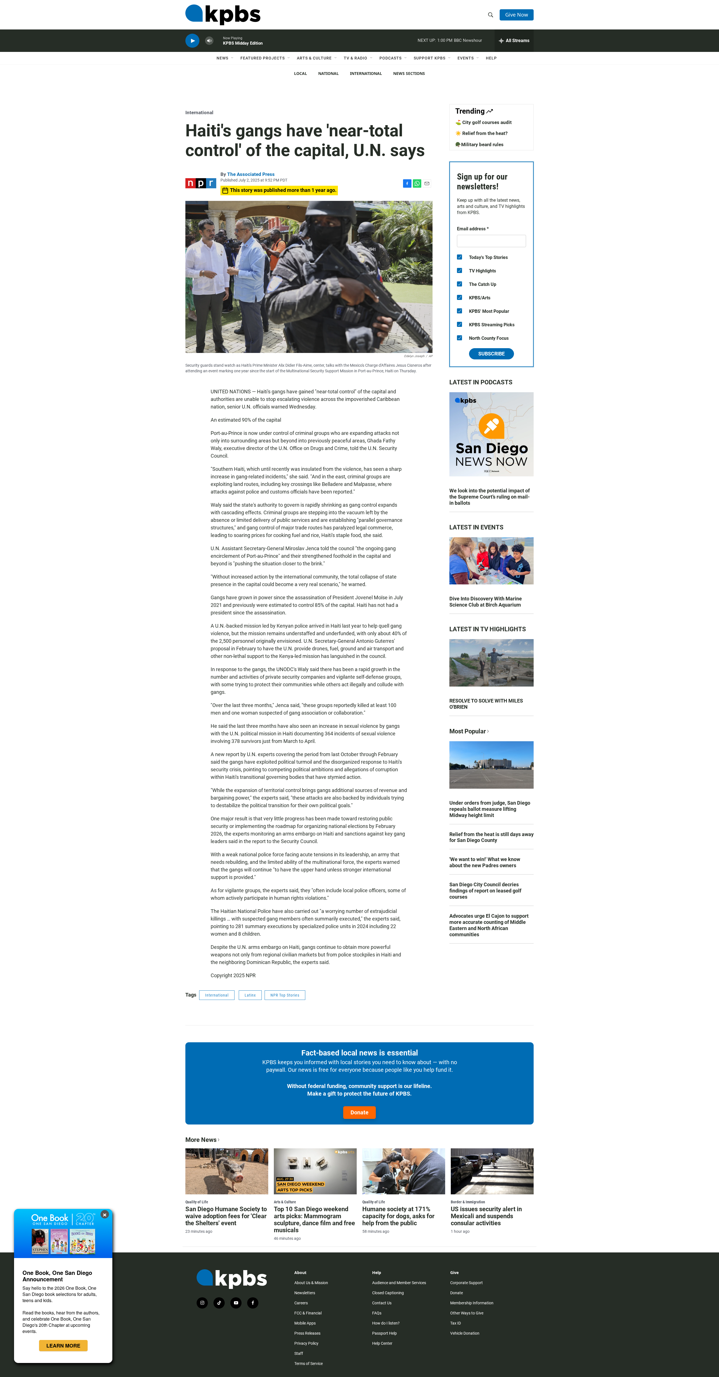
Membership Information (471, 1303)
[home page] (222, 14)
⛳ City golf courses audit (483, 122)
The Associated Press (251, 174)
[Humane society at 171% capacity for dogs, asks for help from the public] (403, 1171)
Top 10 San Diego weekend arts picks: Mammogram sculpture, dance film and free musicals (314, 1220)
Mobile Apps (305, 1323)
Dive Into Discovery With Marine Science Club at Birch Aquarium (485, 602)
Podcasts (390, 58)
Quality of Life (196, 1202)
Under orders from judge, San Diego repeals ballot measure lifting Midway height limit (489, 809)
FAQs (376, 1313)
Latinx (250, 995)
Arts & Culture (314, 58)
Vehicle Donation (464, 1333)
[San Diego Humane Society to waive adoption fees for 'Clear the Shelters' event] (226, 1171)
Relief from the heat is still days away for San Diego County (491, 837)
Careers (301, 1303)
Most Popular (467, 731)
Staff (298, 1353)
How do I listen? (386, 1323)
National (328, 73)
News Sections (409, 73)
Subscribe (491, 354)
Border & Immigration (468, 1202)
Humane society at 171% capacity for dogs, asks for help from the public (398, 1216)
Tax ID (455, 1323)
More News (201, 1139)
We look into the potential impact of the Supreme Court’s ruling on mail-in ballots (489, 497)
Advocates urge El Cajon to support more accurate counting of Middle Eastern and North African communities (489, 925)
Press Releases (307, 1333)
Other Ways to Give (466, 1313)
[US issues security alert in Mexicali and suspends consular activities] (492, 1171)
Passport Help (384, 1333)
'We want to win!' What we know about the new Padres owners (484, 862)
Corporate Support (466, 1282)
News (222, 58)
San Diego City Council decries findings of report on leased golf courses (485, 891)
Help (491, 58)
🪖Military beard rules (479, 144)
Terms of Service (308, 1363)
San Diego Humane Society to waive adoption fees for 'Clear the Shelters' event (226, 1216)
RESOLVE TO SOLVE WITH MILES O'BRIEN (486, 704)
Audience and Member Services (399, 1282)
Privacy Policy (306, 1343)
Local (300, 73)
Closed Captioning (388, 1293)
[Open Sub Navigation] (232, 58)
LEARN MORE (63, 1345)
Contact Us (382, 1303)
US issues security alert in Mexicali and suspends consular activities (486, 1216)
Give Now (516, 14)
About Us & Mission (311, 1282)
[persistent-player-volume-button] (209, 41)
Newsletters (304, 1293)
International (366, 73)
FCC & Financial (308, 1313)
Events (466, 58)
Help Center (382, 1343)
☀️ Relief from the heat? (481, 133)
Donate (359, 1112)
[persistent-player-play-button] (192, 41)
